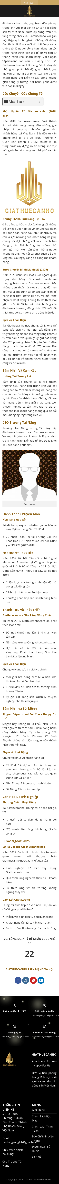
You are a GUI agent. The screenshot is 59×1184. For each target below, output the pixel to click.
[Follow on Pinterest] (33, 980)
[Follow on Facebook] (18, 980)
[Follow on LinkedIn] (41, 980)
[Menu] (4, 11)
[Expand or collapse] (40, 101)
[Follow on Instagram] (25, 980)
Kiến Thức (28, 2)
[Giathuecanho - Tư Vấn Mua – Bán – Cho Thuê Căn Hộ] (29, 11)
